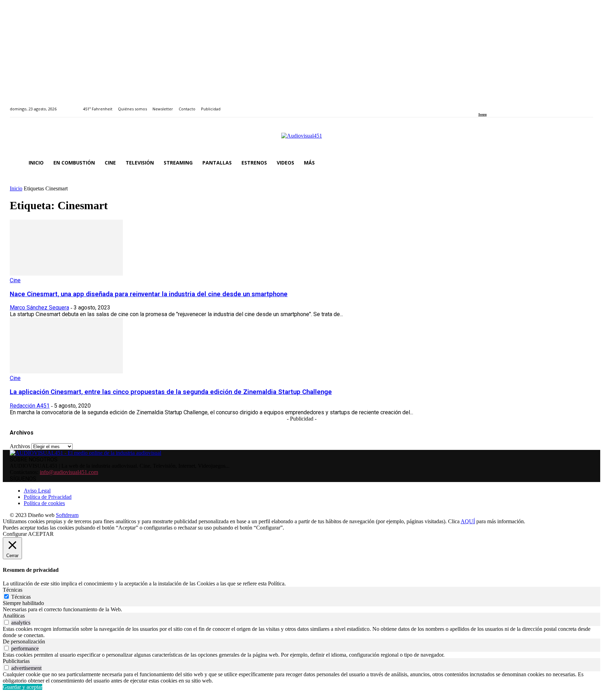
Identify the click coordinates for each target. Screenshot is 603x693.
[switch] (6, 622)
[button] (584, 162)
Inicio (16, 188)
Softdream (67, 515)
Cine (15, 280)
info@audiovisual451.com (69, 472)
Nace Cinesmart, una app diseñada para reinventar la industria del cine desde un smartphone (149, 294)
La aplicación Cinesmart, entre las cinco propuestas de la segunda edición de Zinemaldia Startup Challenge (171, 392)
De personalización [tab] (24, 641)
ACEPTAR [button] (41, 534)
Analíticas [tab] (14, 616)
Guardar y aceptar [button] (22, 687)
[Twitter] (504, 105)
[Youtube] (512, 105)
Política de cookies (44, 503)
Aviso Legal (37, 491)
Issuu (482, 114)
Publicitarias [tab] (16, 661)
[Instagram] (488, 105)
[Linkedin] (496, 105)
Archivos (20, 446)
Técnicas (21, 597)
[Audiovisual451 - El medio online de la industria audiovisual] (301, 139)
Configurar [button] (15, 534)
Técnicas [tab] (12, 590)
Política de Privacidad (48, 497)
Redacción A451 (30, 405)
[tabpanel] (301, 609)
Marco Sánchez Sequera (39, 307)
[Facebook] (481, 105)
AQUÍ (468, 521)
